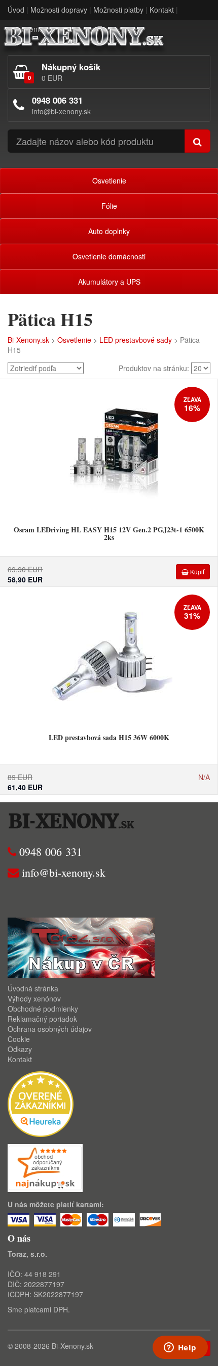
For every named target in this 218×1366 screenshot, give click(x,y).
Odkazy (20, 1049)
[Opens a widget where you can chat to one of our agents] (180, 1348)
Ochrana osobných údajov (50, 1029)
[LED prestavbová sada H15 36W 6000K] (109, 658)
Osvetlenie (109, 180)
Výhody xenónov (34, 998)
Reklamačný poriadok (42, 1019)
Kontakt (162, 10)
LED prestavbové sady (135, 340)
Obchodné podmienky (43, 1009)
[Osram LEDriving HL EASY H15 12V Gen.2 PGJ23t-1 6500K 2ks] (109, 450)
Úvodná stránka (33, 988)
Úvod (16, 10)
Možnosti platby (118, 10)
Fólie (109, 206)
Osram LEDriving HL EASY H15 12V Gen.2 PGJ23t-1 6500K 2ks (109, 533)
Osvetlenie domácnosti (109, 256)
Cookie (19, 1039)
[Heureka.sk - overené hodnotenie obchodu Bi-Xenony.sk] (41, 1103)
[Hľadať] (197, 141)
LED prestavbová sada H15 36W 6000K (109, 737)
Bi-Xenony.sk (28, 340)
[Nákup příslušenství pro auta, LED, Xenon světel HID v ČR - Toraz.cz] (81, 947)
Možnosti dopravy (58, 10)
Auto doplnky (109, 231)
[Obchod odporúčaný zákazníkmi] (45, 1167)
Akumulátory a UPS (109, 282)
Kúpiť (196, 571)
